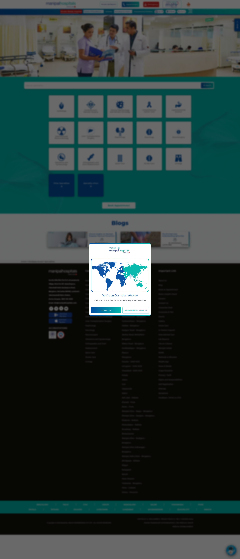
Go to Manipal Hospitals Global (135, 310)
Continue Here (106, 310)
